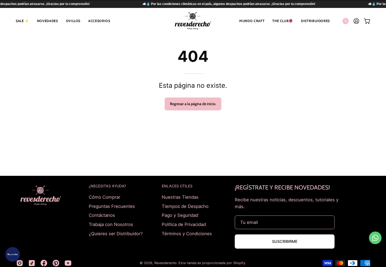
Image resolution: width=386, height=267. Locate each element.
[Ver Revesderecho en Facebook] (44, 263)
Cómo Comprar (104, 197)
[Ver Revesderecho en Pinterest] (56, 263)
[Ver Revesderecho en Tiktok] (32, 263)
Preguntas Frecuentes (112, 206)
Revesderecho (165, 263)
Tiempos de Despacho (185, 206)
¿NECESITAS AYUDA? (107, 186)
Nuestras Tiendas (180, 197)
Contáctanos (102, 215)
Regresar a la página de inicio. (193, 103)
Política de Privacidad (184, 224)
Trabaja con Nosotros (111, 224)
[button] (22, 21)
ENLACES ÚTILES (177, 186)
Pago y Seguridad (180, 215)
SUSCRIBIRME (285, 241)
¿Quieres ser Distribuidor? (116, 233)
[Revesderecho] (193, 21)
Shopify (239, 263)
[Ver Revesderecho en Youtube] (68, 263)
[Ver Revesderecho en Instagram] (20, 263)
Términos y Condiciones (187, 233)
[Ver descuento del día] (12, 254)
